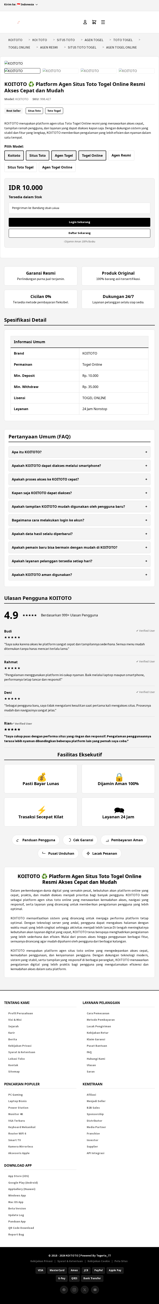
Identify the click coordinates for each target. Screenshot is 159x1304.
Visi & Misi (15, 1020)
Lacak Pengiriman (99, 1026)
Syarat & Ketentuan (21, 1052)
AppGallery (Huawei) (21, 1189)
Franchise (93, 1133)
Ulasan (91, 1065)
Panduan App (17, 1221)
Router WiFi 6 (17, 1133)
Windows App (17, 1195)
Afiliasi (91, 1094)
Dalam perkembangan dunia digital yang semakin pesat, (52, 890)
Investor (92, 1140)
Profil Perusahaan (20, 1013)
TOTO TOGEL (122, 40)
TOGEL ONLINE (19, 47)
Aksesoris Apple (19, 1153)
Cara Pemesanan (98, 1013)
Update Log (16, 1215)
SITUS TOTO (66, 40)
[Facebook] (64, 1290)
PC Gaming (15, 1094)
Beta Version (17, 1208)
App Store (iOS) (18, 1176)
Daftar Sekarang (80, 233)
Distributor (94, 1120)
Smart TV (14, 1140)
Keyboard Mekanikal (21, 1127)
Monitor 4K (15, 1114)
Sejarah (13, 1026)
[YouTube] (95, 1290)
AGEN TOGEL (94, 40)
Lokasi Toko (16, 1059)
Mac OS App (15, 1202)
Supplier (92, 1146)
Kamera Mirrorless (20, 1146)
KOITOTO (15, 40)
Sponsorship (95, 1114)
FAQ (89, 1052)
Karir (11, 1033)
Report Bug (16, 1234)
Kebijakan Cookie (99, 1261)
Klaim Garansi (96, 1039)
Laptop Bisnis (17, 1101)
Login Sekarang (79, 222)
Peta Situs (121, 1261)
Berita (12, 1039)
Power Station (18, 1107)
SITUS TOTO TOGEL (82, 47)
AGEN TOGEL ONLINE (121, 47)
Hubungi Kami (96, 1059)
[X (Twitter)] (85, 1290)
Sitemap (14, 1071)
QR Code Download (21, 1228)
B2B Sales (93, 1107)
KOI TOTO (39, 40)
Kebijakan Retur (97, 1033)
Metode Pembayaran (101, 1020)
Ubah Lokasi (52, 208)
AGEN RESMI (49, 47)
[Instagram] (74, 1290)
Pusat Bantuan (97, 1046)
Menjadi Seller (96, 1101)
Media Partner (96, 1127)
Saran (91, 1071)
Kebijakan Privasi (19, 1046)
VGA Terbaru (16, 1120)
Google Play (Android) (23, 1182)
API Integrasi (95, 1153)
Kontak (13, 1065)
